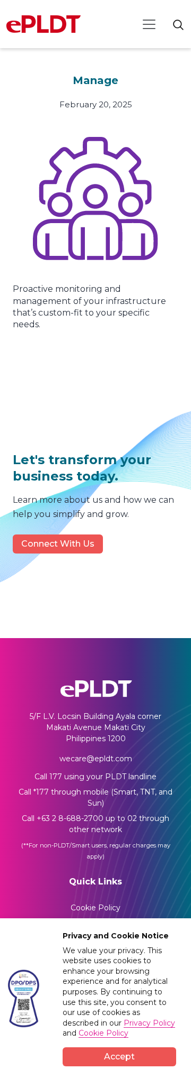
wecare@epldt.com (95, 758)
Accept (119, 1057)
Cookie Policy (95, 907)
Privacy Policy (149, 1023)
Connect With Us (57, 544)
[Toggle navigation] (149, 24)
